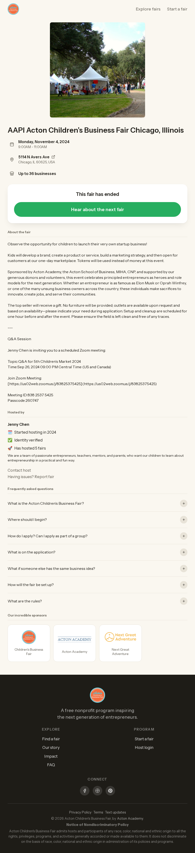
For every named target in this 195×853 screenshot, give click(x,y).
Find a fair (51, 739)
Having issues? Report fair (31, 476)
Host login (144, 747)
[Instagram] (97, 791)
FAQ (51, 764)
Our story (51, 747)
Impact (51, 756)
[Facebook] (84, 791)
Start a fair (177, 9)
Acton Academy (130, 818)
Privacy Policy (80, 812)
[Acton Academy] (75, 643)
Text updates (115, 812)
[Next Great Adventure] (120, 643)
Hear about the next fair (97, 209)
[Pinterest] (110, 791)
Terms (98, 812)
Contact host (19, 470)
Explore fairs (148, 9)
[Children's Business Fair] (29, 643)
